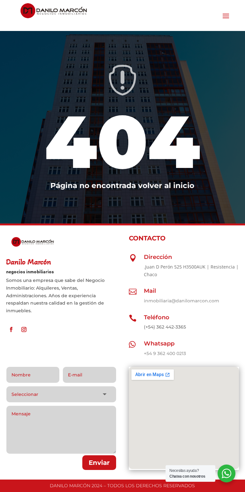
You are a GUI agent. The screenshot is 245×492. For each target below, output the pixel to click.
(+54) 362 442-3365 (165, 327)
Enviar (99, 462)
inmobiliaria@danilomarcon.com (181, 301)
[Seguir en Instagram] (24, 329)
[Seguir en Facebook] (11, 329)
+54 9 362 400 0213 (165, 353)
